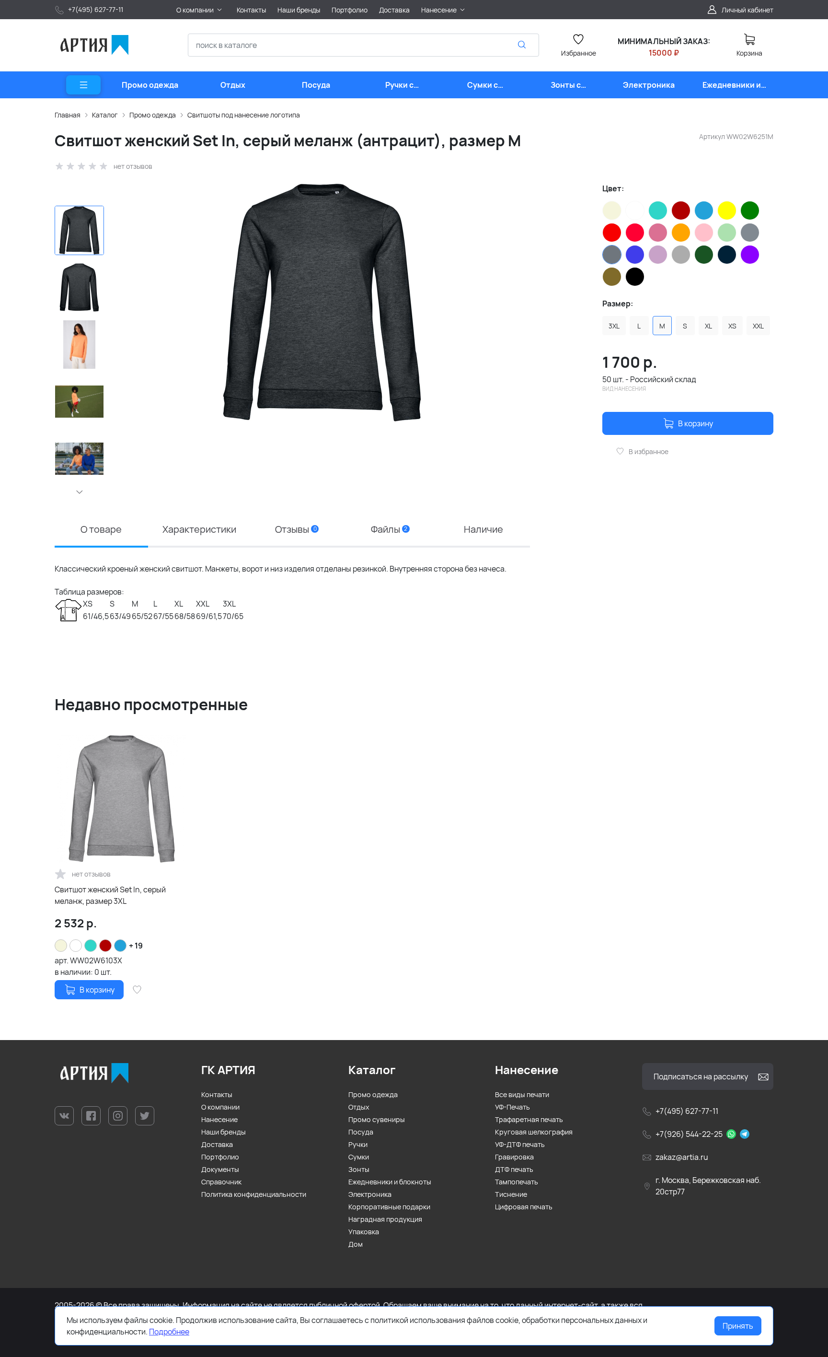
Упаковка (363, 1231)
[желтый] (726, 210)
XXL (758, 325)
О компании (220, 1106)
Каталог (105, 114)
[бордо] (680, 210)
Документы (220, 1169)
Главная (67, 114)
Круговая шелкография (534, 1131)
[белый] (634, 210)
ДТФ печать (514, 1169)
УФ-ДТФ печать (520, 1144)
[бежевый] (611, 210)
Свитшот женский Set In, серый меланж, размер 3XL (110, 895)
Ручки (358, 1144)
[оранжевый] (680, 232)
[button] (79, 492)
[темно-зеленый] (703, 254)
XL (708, 325)
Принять (738, 1326)
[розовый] (703, 232)
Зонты (358, 1169)
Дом (355, 1244)
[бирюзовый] (657, 210)
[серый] (749, 232)
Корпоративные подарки (389, 1206)
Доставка (217, 1144)
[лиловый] (657, 232)
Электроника (369, 1194)
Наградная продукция (385, 1219)
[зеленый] (749, 210)
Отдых (358, 1106)
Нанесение (219, 1119)
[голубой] (703, 210)
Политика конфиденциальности (253, 1194)
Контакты (216, 1094)
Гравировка (514, 1156)
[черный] (634, 276)
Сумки (358, 1156)
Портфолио (220, 1156)
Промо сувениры (376, 1119)
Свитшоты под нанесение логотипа (243, 114)
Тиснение (511, 1194)
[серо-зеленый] (726, 232)
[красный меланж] (634, 232)
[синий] (634, 254)
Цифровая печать (523, 1206)
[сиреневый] (657, 254)
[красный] (611, 232)
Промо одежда (152, 114)
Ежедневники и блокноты (389, 1181)
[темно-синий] (726, 254)
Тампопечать (516, 1181)
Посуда (360, 1131)
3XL (614, 325)
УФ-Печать (512, 1106)
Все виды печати (522, 1094)
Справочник (221, 1181)
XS (732, 325)
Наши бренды (223, 1131)
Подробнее (169, 1331)
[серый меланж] (611, 254)
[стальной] (680, 254)
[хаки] (611, 276)
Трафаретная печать (529, 1119)
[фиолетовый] (749, 254)
